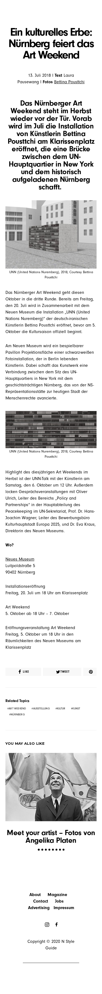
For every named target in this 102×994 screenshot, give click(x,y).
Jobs (59, 901)
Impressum (64, 907)
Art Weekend (17, 708)
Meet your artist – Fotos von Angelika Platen (51, 836)
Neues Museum (19, 559)
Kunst (76, 708)
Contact (40, 901)
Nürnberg (18, 714)
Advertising (39, 907)
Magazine (57, 894)
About (35, 894)
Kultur (61, 708)
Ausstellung (41, 708)
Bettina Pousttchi (69, 81)
